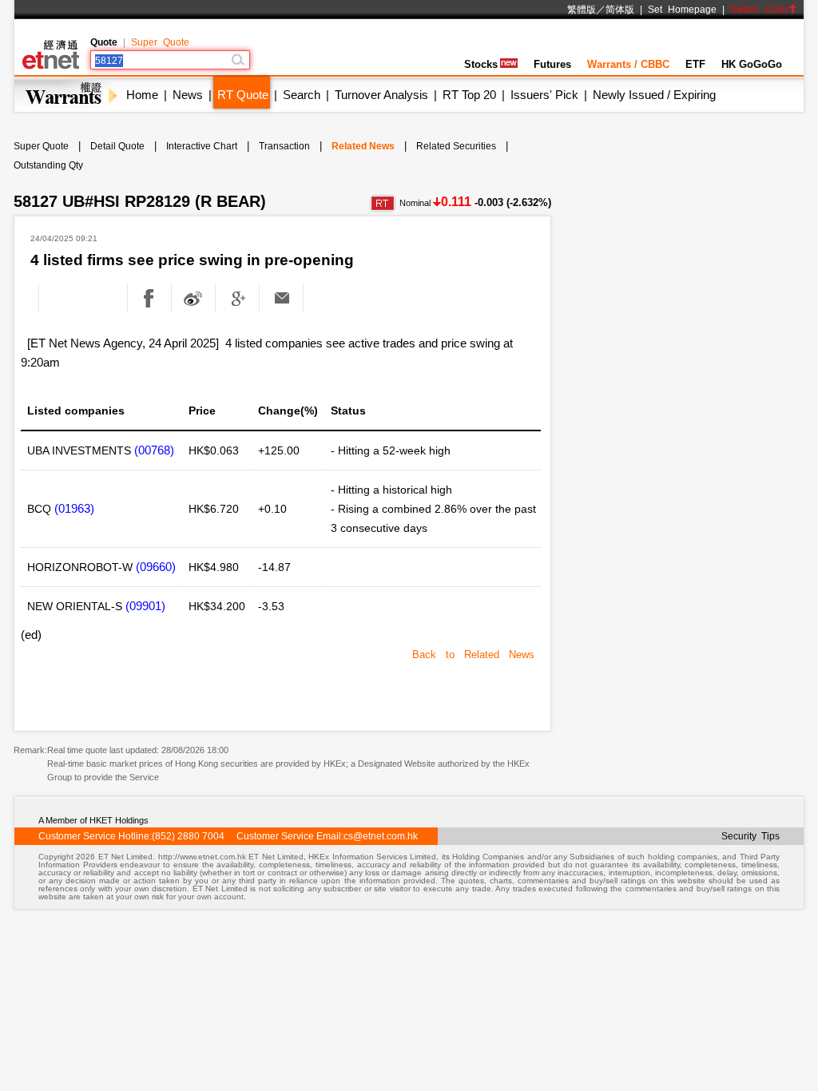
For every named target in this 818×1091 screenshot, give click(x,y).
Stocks (481, 64)
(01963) (74, 508)
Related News (363, 146)
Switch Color (759, 9)
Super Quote (160, 42)
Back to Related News (473, 655)
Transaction (284, 146)
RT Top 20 (469, 94)
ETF (695, 64)
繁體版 (581, 9)
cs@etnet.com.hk (380, 836)
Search (301, 94)
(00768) (154, 450)
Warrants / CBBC (628, 64)
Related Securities (456, 146)
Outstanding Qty (48, 165)
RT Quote (242, 94)
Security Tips (750, 836)
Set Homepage (682, 9)
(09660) (156, 566)
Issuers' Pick (544, 94)
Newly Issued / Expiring (654, 94)
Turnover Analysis (381, 94)
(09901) (145, 606)
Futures (552, 64)
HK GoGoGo (751, 64)
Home (142, 94)
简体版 (620, 9)
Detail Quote (117, 146)
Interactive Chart (201, 146)
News (188, 94)
